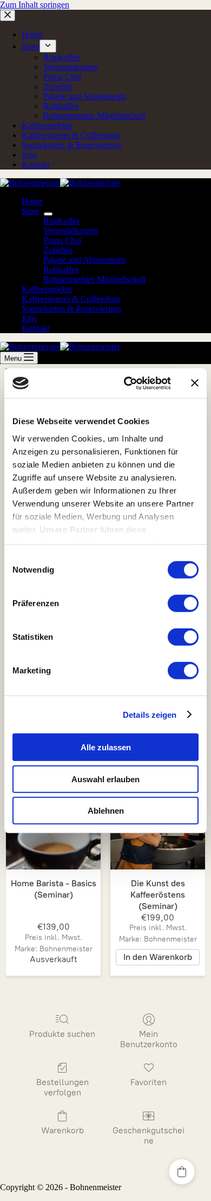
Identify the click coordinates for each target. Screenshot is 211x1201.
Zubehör (57, 250)
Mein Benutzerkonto (148, 1039)
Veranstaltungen (70, 230)
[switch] (183, 603)
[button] (182, 1172)
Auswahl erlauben (105, 778)
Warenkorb (62, 1130)
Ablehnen (106, 810)
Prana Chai (62, 240)
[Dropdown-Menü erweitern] (48, 214)
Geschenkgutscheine (148, 1135)
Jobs (29, 318)
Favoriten (148, 1082)
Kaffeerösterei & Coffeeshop (71, 298)
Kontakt (35, 328)
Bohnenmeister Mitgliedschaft (94, 279)
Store (30, 211)
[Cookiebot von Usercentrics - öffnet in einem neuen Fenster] (128, 383)
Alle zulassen (106, 747)
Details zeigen (149, 714)
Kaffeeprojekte (47, 289)
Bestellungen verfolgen (62, 1087)
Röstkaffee (61, 220)
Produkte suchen (62, 1034)
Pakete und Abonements (84, 259)
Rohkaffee (61, 269)
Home (32, 201)
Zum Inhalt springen (34, 4)
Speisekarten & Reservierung (71, 308)
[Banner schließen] (195, 383)
